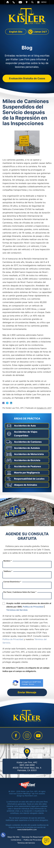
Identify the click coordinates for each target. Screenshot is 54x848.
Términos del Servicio (17, 610)
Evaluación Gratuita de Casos (27, 78)
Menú (43, 2)
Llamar (14, 2)
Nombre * (7, 561)
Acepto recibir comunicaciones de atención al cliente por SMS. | (28, 606)
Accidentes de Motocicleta (29, 454)
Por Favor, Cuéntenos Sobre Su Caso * (19, 592)
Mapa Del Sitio (13, 837)
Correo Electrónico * (12, 582)
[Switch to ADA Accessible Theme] (3, 834)
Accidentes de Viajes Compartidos (25, 433)
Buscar (32, 2)
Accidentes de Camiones (28, 442)
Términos (31, 684)
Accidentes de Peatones (27, 466)
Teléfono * (7, 571)
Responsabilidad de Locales (29, 478)
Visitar (26, 2)
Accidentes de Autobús (27, 448)
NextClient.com (31, 796)
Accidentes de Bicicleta (27, 460)
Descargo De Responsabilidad (34, 837)
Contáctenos (16, 840)
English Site (15, 31)
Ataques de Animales (25, 485)
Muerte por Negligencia (27, 472)
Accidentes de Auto (25, 425)
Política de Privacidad (33, 606)
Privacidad (25, 684)
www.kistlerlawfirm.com (27, 829)
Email (20, 2)
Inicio (8, 2)
